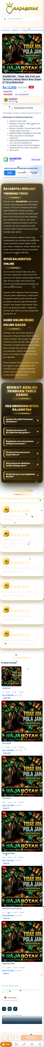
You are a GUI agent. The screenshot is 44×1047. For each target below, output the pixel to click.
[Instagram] (10, 1009)
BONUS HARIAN (9, 173)
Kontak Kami (7, 1024)
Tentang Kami (7, 1020)
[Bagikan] (4, 1037)
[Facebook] (4, 1009)
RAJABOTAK (15, 30)
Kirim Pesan (12, 998)
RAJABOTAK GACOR (34, 173)
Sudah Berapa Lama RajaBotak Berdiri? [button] (22, 475)
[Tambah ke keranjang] (17, 1037)
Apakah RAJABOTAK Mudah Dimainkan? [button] (22, 420)
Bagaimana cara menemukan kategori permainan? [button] (22, 442)
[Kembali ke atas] (39, 1035)
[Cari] (4, 18)
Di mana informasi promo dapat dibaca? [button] (22, 453)
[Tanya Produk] (11, 1037)
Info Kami (36, 159)
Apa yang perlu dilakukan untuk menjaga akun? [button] (22, 464)
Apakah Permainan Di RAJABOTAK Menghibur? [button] (22, 431)
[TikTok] (15, 1009)
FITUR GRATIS (22, 173)
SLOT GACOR (5, 30)
